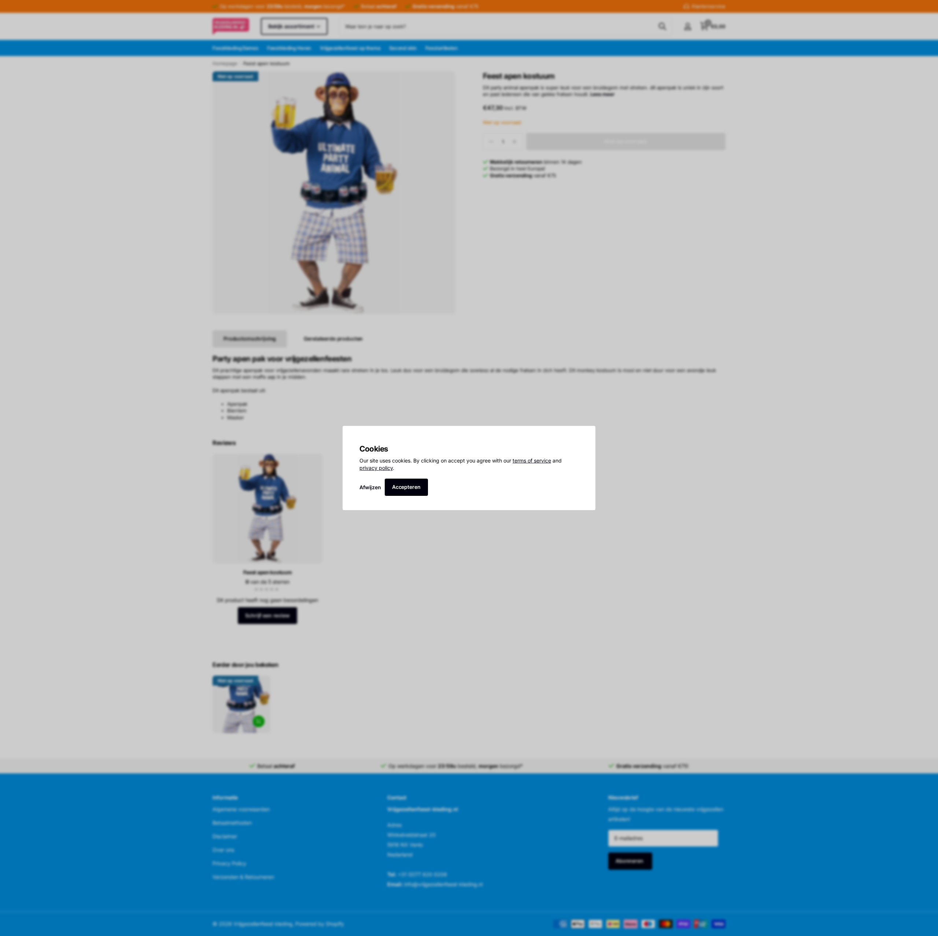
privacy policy (376, 468)
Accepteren (406, 487)
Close (587, 434)
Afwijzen (370, 487)
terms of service (532, 460)
